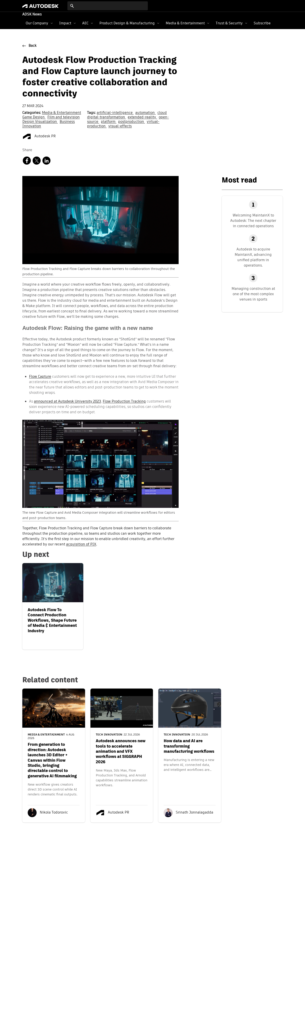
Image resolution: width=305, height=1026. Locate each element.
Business (67, 122)
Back (33, 46)
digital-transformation (106, 117)
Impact (65, 23)
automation (145, 113)
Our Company (37, 23)
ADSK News (32, 14)
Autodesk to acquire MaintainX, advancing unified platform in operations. (253, 257)
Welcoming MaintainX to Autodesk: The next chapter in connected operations (253, 221)
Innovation (31, 126)
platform (108, 122)
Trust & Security (229, 23)
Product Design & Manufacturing (127, 23)
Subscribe (262, 23)
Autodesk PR (44, 136)
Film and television (63, 117)
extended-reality (142, 117)
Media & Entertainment (185, 23)
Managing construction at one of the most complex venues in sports (253, 294)
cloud (162, 113)
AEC (85, 23)
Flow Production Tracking (124, 401)
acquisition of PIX (81, 544)
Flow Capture (40, 376)
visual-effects (120, 126)
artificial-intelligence (115, 113)
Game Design (34, 117)
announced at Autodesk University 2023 (67, 401)
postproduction (131, 122)
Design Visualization (40, 122)
